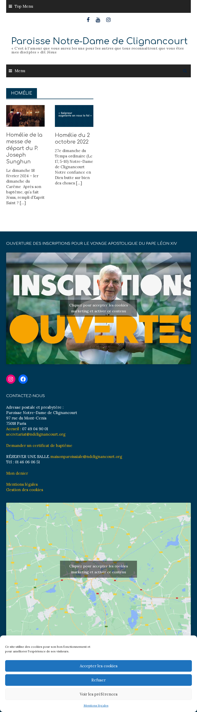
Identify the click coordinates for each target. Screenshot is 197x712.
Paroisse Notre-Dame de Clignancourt (99, 41)
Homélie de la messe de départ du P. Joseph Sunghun (24, 148)
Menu (20, 70)
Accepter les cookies (98, 665)
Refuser (98, 680)
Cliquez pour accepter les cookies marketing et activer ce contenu (98, 308)
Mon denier (17, 473)
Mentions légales (96, 705)
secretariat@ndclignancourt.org (35, 434)
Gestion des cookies (24, 489)
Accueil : (13, 428)
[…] (22, 202)
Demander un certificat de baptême (39, 445)
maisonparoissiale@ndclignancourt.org (86, 456)
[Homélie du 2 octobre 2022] (74, 115)
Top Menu (24, 6)
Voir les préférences (98, 694)
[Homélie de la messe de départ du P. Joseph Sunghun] (25, 115)
